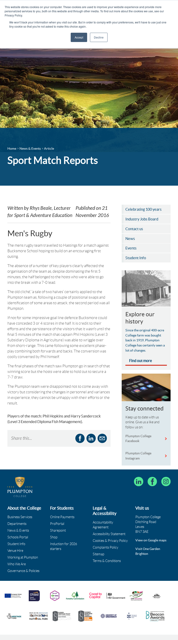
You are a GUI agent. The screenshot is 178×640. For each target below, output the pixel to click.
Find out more (140, 361)
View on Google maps (150, 540)
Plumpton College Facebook (138, 438)
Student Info (16, 544)
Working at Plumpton (22, 557)
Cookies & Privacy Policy (110, 541)
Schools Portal (17, 537)
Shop (53, 537)
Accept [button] (79, 37)
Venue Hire (15, 551)
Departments (16, 524)
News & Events (18, 530)
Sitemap (98, 554)
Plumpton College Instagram (138, 455)
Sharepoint (58, 530)
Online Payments (62, 517)
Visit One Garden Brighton (147, 551)
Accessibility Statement (109, 534)
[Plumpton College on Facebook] (152, 481)
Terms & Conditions (107, 561)
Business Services (19, 517)
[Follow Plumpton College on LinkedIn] (138, 481)
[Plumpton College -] (19, 487)
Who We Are (16, 564)
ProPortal (57, 524)
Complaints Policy (105, 547)
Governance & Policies (23, 571)
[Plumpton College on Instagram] (166, 481)
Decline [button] (99, 37)
